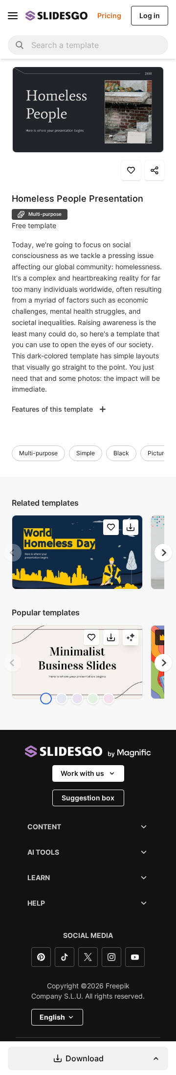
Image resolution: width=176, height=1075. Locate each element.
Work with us (82, 773)
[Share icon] (154, 170)
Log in (149, 15)
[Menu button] (13, 16)
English (52, 1017)
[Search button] (19, 45)
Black (121, 453)
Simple (85, 453)
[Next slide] (163, 552)
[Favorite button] (131, 170)
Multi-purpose (38, 453)
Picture (157, 453)
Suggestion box (88, 798)
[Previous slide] (13, 552)
